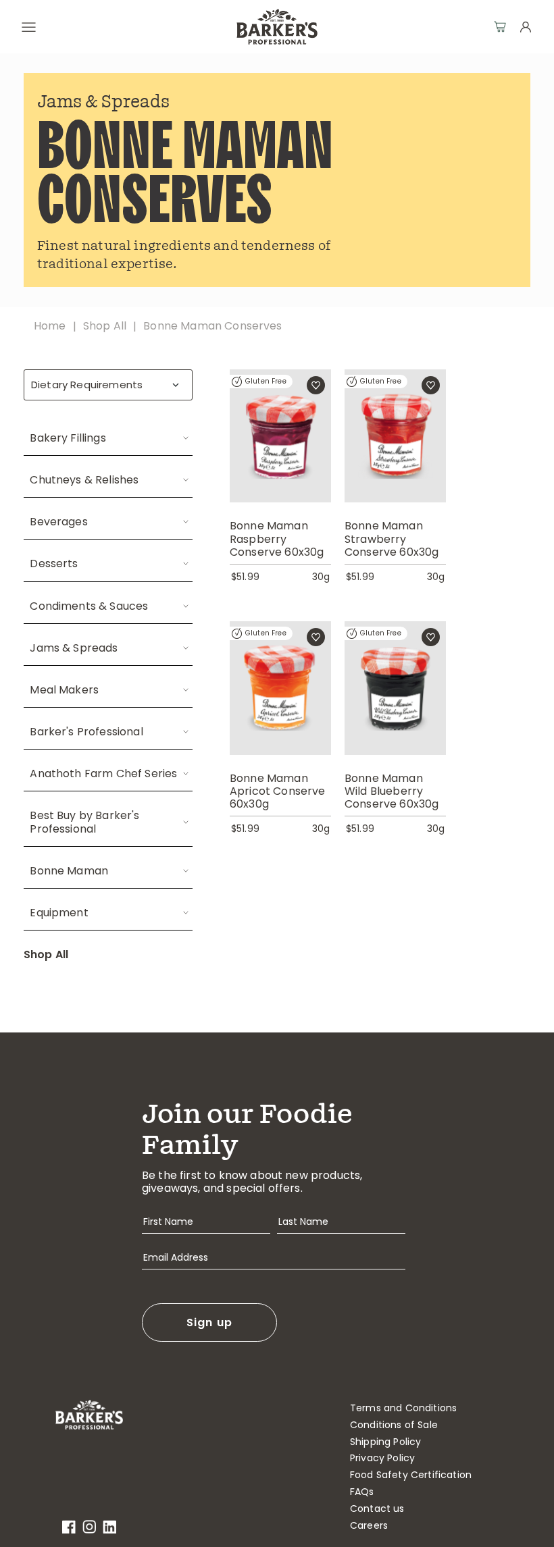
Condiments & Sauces (89, 606)
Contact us (377, 1509)
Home (50, 326)
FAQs (362, 1492)
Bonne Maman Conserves (212, 326)
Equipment (59, 912)
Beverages (58, 521)
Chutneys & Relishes (84, 480)
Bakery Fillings (67, 438)
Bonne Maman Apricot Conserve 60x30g (278, 791)
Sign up (209, 1322)
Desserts (54, 563)
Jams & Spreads (74, 648)
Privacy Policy (382, 1458)
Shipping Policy (385, 1442)
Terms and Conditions (403, 1408)
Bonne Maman (69, 871)
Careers (369, 1525)
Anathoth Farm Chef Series (103, 773)
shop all (104, 326)
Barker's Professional (86, 731)
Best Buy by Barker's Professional (84, 822)
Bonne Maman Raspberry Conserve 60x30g (277, 538)
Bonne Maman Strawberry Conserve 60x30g (391, 538)
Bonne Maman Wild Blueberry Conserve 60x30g (391, 791)
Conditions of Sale (394, 1425)
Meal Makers (64, 690)
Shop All (46, 954)
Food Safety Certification (411, 1475)
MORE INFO (280, 452)
